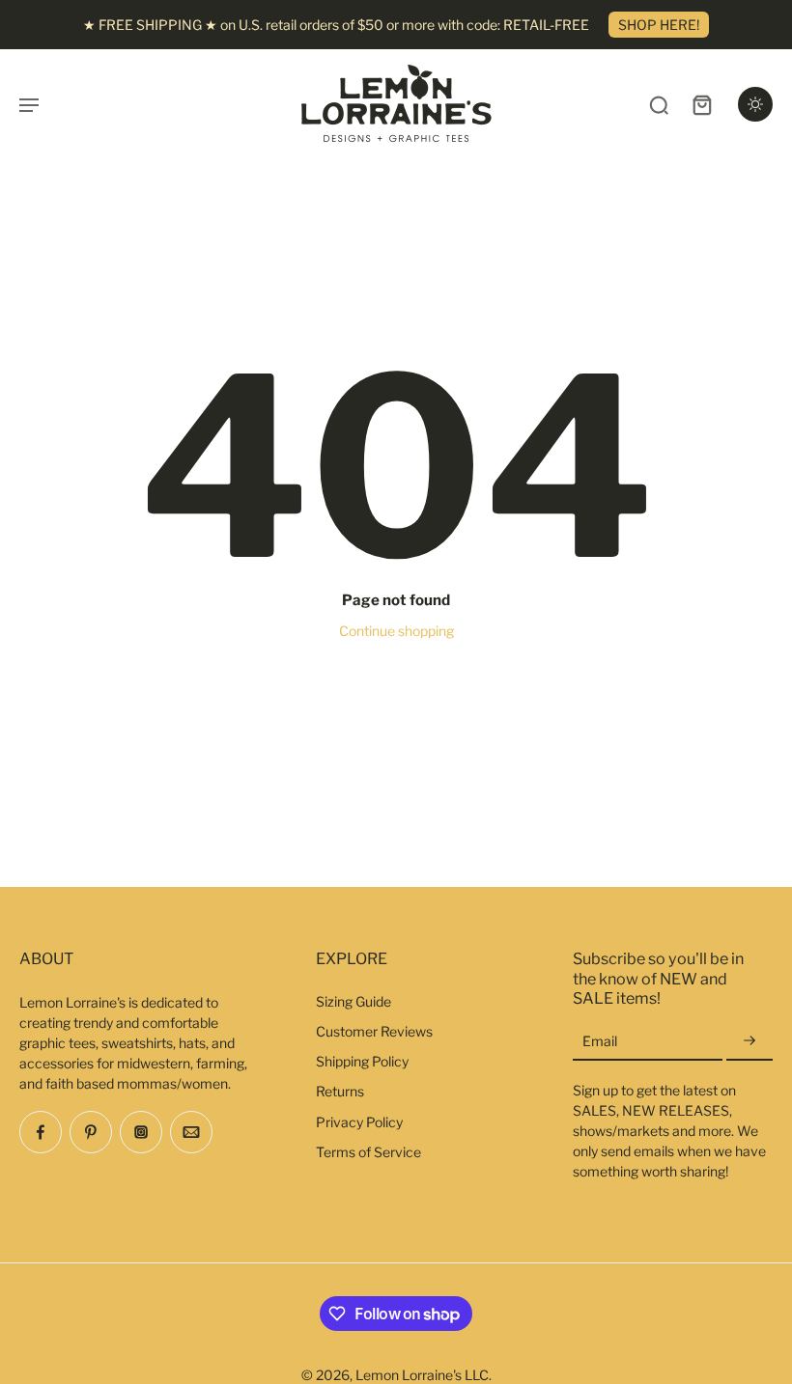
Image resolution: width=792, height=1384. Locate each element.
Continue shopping (396, 631)
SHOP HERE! (658, 24)
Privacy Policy (359, 1122)
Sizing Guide (353, 1001)
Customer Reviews (374, 1031)
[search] (658, 104)
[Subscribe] (749, 1042)
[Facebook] (40, 1132)
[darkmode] (755, 104)
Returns (340, 1091)
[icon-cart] (701, 104)
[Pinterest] (91, 1132)
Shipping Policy (362, 1061)
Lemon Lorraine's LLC (422, 1375)
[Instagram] (141, 1132)
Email (599, 1042)
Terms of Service (368, 1152)
